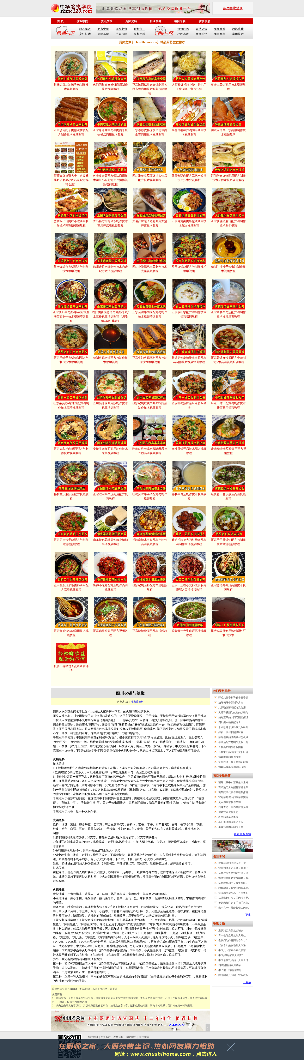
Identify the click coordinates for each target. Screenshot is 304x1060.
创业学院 (82, 21)
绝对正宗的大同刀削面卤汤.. (233, 717)
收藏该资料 (137, 701)
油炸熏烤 (238, 29)
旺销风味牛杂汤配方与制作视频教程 (149, 496)
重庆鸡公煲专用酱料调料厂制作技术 (228, 633)
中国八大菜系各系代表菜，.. (233, 950)
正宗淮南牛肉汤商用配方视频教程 (110, 496)
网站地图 (131, 1037)
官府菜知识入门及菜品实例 (233, 797)
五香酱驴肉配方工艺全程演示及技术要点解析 (189, 178)
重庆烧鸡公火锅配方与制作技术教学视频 (71, 269)
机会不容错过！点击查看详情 (71, 668)
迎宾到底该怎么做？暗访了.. (233, 868)
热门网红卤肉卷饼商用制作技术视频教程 (110, 87)
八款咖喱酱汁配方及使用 (232, 707)
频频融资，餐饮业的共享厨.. (233, 887)
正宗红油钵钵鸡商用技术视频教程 (71, 633)
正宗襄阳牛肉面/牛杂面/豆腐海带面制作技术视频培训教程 (71, 317)
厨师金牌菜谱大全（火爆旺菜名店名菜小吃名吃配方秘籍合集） (71, 180)
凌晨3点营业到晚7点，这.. (232, 863)
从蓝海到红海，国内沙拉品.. (233, 897)
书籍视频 (121, 34)
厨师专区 (65, 31)
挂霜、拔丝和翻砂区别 (230, 732)
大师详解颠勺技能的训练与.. (233, 712)
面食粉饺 (201, 34)
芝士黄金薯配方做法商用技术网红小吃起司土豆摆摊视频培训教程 (110, 180)
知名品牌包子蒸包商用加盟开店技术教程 (149, 223)
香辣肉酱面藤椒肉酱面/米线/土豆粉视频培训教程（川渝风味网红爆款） (110, 317)
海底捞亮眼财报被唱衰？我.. (233, 878)
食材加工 (139, 29)
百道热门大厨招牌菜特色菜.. (233, 787)
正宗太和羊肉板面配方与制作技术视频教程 (71, 451)
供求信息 (204, 21)
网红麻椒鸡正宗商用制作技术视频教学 (228, 132)
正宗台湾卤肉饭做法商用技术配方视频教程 (189, 223)
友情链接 (118, 1037)
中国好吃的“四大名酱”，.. (232, 955)
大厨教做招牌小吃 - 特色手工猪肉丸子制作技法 (189, 87)
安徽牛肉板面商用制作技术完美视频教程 (110, 451)
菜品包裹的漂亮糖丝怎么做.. (233, 737)
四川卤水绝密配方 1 (229, 722)
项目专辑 (180, 21)
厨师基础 (103, 34)
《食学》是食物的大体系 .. (233, 945)
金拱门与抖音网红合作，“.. (233, 940)
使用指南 (144, 1037)
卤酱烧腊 (219, 29)
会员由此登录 (233, 8)
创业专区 (164, 31)
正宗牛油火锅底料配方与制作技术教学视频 (149, 360)
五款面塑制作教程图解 (230, 747)
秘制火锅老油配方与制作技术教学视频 (110, 360)
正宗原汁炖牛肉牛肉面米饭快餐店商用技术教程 (110, 132)
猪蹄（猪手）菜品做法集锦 (233, 782)
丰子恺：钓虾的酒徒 (229, 970)
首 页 (60, 21)
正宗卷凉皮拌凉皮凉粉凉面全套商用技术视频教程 (149, 132)
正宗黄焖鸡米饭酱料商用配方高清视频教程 (71, 587)
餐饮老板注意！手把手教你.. (233, 902)
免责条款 (106, 1037)
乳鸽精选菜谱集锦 (228, 817)
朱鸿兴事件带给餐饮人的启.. (233, 907)
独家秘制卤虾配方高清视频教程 (149, 587)
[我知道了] (231, 1048)
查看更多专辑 (242, 834)
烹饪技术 (85, 34)
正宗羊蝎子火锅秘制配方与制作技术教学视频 (71, 360)
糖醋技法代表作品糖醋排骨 (233, 792)
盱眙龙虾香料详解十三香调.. (233, 697)
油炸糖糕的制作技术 (229, 757)
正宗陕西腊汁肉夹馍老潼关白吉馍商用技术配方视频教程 (149, 89)
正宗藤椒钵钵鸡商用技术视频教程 (228, 587)
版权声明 (93, 1037)
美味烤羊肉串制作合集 (230, 827)
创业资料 (155, 21)
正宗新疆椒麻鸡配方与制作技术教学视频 (228, 223)
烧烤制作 (183, 29)
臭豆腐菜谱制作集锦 (229, 802)
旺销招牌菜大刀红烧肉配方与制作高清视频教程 (189, 542)
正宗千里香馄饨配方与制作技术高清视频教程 (228, 542)
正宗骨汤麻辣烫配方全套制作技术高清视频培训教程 (228, 360)
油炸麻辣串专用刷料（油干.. (233, 767)
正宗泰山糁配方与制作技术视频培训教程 (189, 314)
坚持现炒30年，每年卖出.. (232, 882)
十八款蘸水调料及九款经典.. (233, 727)
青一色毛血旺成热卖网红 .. (233, 935)
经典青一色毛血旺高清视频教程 (189, 633)
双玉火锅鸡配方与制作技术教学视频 (189, 269)
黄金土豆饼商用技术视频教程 (228, 87)
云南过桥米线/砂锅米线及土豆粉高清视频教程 (150, 451)
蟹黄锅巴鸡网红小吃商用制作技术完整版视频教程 (71, 223)
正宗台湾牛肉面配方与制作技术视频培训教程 (149, 314)
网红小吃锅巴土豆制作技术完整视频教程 (149, 269)
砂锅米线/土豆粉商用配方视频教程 (228, 451)
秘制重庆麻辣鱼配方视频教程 (71, 496)
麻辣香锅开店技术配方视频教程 (189, 451)
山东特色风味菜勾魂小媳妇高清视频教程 (110, 542)
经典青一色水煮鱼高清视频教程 (228, 496)
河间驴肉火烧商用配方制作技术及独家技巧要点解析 (228, 178)
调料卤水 (121, 29)
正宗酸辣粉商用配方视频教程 (149, 633)
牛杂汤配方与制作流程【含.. (233, 742)
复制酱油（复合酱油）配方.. (233, 762)
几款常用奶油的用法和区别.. (233, 752)
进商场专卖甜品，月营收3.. (233, 892)
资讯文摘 (107, 21)
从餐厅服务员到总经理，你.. (233, 873)
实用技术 (238, 34)
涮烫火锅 (201, 29)
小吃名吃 (183, 34)
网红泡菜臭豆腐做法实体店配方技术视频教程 (149, 178)
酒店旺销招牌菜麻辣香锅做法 (189, 405)
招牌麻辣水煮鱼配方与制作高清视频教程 (149, 542)
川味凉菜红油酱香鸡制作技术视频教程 (71, 87)
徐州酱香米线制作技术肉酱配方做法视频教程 (110, 269)
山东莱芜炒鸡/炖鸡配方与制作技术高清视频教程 (71, 405)
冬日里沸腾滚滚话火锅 (230, 822)
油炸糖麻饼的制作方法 (230, 702)
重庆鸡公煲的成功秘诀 (230, 930)
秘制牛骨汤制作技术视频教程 (189, 496)
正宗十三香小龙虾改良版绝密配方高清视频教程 (189, 587)
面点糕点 (219, 34)
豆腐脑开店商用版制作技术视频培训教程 (110, 405)
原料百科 (139, 34)
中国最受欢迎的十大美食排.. (233, 960)
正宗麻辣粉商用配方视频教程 (110, 633)
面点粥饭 (103, 29)
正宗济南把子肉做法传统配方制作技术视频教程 (71, 132)
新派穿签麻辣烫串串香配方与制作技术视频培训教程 (189, 360)
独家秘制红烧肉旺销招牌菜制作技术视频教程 (149, 405)
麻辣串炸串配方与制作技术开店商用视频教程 (228, 405)
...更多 (247, 914)
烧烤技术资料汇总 (228, 812)
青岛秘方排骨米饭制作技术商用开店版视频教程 (110, 223)
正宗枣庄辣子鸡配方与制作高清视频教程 (71, 542)
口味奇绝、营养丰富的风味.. (233, 807)
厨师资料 (131, 21)
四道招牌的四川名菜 (229, 965)
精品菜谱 (85, 29)
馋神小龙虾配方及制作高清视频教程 (110, 587)
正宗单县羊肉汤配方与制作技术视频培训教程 (228, 314)
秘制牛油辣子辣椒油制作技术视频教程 (228, 269)
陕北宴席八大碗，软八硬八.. (233, 975)
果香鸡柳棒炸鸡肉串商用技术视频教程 (189, 132)
